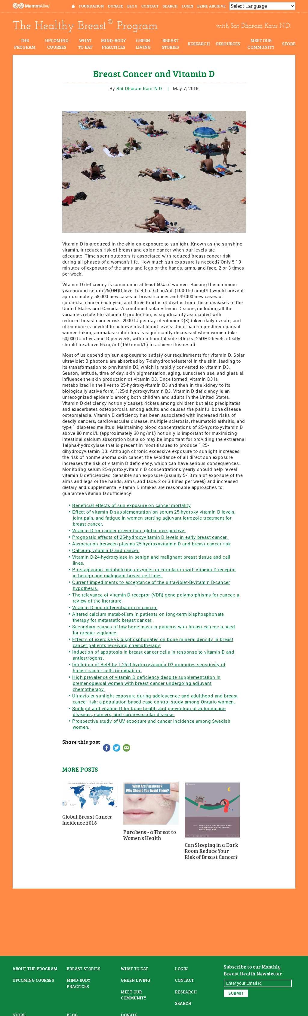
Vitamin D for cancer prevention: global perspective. (129, 530)
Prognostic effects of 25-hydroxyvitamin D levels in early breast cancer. (150, 537)
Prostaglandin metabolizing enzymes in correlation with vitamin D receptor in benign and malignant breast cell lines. (154, 572)
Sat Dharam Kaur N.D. (139, 88)
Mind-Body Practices (113, 43)
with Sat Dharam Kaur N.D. (253, 25)
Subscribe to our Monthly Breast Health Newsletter (253, 970)
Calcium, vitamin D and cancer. (105, 550)
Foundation (91, 6)
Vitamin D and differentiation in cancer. (114, 607)
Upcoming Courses (57, 43)
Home (69, 6)
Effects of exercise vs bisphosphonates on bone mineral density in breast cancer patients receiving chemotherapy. (152, 642)
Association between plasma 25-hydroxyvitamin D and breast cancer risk (151, 544)
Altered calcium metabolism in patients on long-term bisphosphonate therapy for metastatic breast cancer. (148, 617)
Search (170, 6)
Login (187, 6)
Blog (132, 6)
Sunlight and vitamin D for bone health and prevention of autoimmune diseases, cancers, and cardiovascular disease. (149, 711)
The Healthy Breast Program (85, 25)
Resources (228, 44)
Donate (115, 6)
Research (199, 44)
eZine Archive (211, 6)
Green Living (143, 43)
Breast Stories (170, 43)
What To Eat (134, 969)
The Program (24, 43)
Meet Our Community (261, 43)
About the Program (35, 969)
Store (288, 44)
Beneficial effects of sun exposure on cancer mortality (131, 505)
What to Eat (85, 43)
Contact (150, 6)
